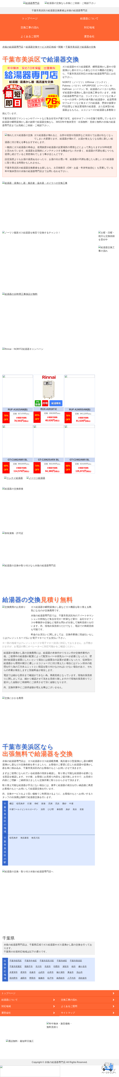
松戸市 (50, 978)
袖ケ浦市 (60, 972)
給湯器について (89, 18)
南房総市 (60, 978)
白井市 (50, 972)
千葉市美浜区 (76, 960)
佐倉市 (32, 972)
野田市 (32, 978)
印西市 (57, 966)
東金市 (70, 972)
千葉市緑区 (62, 960)
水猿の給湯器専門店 (55, 1062)
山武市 (41, 972)
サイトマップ (68, 1013)
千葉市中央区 (31, 960)
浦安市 (66, 966)
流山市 (79, 972)
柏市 (74, 966)
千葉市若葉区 (15, 966)
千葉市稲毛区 (15, 960)
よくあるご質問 (30, 36)
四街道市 (83, 978)
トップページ (30, 18)
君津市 (23, 972)
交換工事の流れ (30, 27)
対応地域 (89, 27)
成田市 (23, 978)
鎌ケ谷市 (83, 966)
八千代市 (71, 978)
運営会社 (89, 36)
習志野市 (13, 978)
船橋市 (41, 978)
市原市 (48, 966)
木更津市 (13, 972)
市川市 (39, 966)
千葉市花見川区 (47, 960)
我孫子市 (29, 966)
